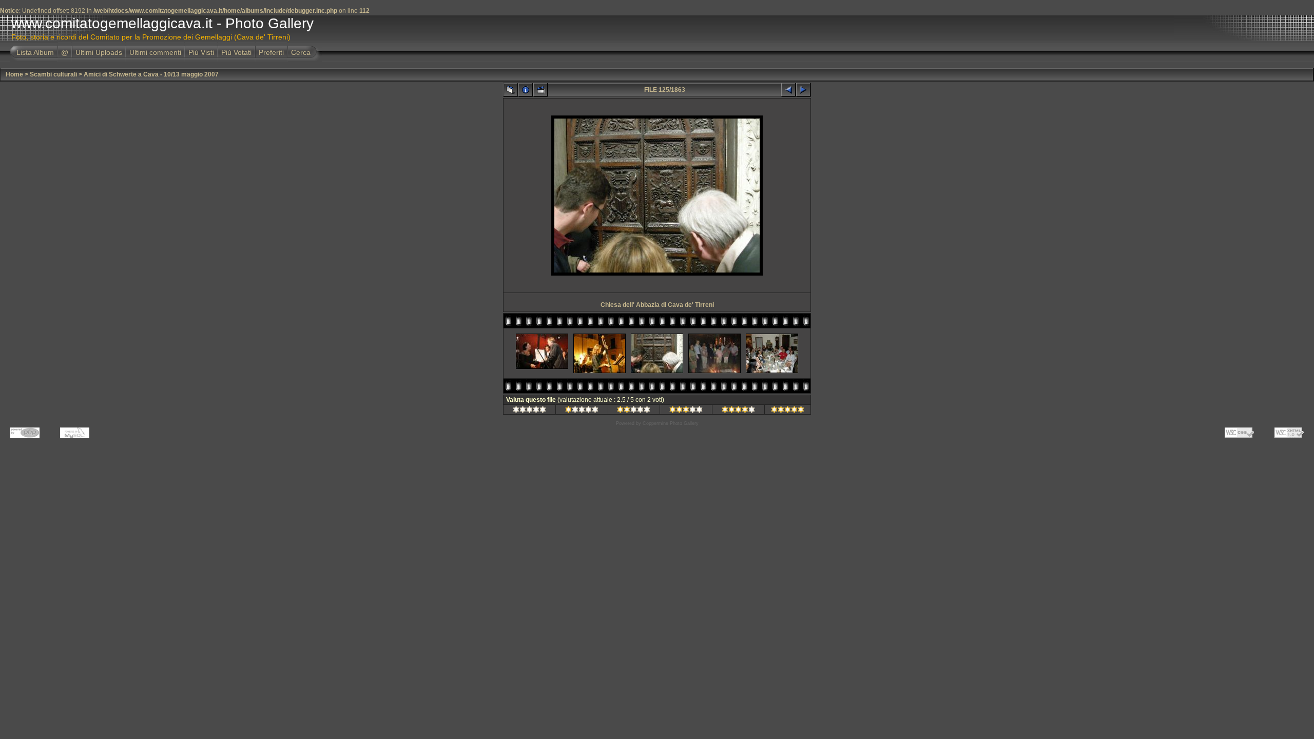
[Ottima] (738, 411)
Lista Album (35, 52)
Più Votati (236, 52)
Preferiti (271, 52)
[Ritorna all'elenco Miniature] (511, 89)
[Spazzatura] (529, 411)
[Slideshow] (540, 89)
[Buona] (686, 411)
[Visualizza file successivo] (803, 89)
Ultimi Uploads (98, 52)
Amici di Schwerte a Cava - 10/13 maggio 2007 (151, 74)
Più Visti (201, 52)
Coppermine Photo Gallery (671, 423)
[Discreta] (633, 411)
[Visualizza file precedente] (788, 89)
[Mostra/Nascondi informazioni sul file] (525, 89)
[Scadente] (581, 411)
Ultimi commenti (155, 52)
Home (14, 74)
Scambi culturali (53, 74)
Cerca (301, 52)
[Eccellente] (787, 411)
